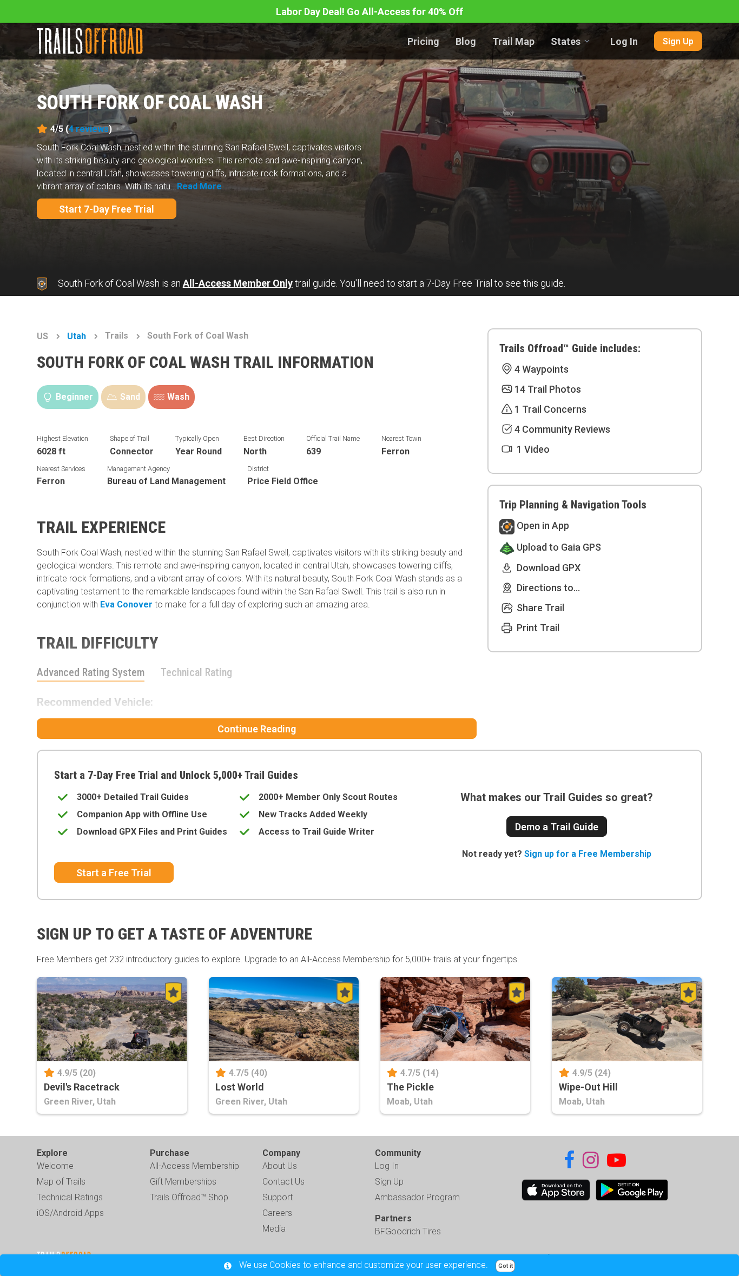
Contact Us (283, 1181)
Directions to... (547, 587)
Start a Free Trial (113, 872)
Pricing (423, 41)
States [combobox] (565, 41)
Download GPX (547, 567)
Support (277, 1197)
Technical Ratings (70, 1197)
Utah (76, 336)
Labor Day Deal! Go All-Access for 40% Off (369, 11)
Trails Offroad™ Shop (189, 1197)
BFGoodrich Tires (408, 1231)
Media (274, 1229)
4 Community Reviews (562, 429)
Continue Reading (256, 729)
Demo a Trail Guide (556, 826)
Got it (505, 1266)
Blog (466, 41)
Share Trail (539, 607)
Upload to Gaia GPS (557, 547)
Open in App (541, 525)
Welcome (55, 1166)
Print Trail (536, 627)
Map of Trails (61, 1181)
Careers (277, 1213)
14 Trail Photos (547, 389)
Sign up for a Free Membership (587, 854)
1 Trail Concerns (550, 409)
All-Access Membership (194, 1166)
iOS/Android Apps (70, 1213)
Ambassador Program (417, 1197)
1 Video (532, 449)
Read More (199, 186)
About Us (279, 1166)
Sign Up (678, 41)
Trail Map (513, 41)
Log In (624, 41)
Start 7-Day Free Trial (106, 209)
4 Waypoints (541, 369)
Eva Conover (126, 604)
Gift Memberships (183, 1181)
